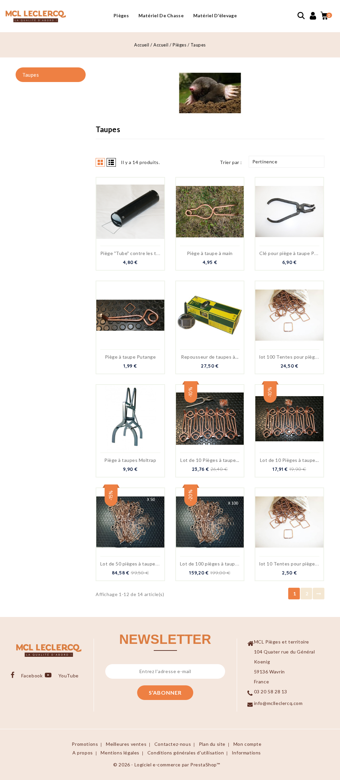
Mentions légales (120, 752)
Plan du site (212, 744)
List (111, 162)
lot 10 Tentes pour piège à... (290, 563)
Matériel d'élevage (215, 15)
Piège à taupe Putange (130, 357)
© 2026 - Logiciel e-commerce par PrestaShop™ (166, 764)
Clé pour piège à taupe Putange (294, 253)
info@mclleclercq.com (278, 703)
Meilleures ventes (126, 744)
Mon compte (247, 744)
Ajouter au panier (137, 214)
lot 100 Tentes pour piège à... (292, 357)
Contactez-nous (172, 744)
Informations (246, 752)
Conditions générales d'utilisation (185, 752)
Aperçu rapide (123, 214)
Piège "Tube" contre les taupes (135, 253)
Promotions (85, 744)
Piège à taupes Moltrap (130, 460)
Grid (100, 162)
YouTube (68, 675)
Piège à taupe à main (210, 253)
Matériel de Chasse (161, 15)
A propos (82, 752)
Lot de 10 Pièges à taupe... (209, 460)
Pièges (121, 15)
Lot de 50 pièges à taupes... (130, 563)
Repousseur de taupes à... (210, 357)
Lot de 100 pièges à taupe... (210, 563)
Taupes (30, 75)
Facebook (31, 675)
